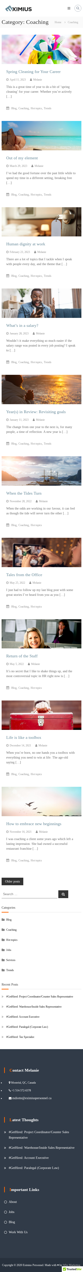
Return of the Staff (22, 656)
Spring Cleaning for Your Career (33, 71)
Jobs (8, 950)
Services (10, 960)
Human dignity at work (25, 244)
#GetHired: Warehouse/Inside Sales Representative (34, 1006)
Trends (47, 108)
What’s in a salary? (22, 325)
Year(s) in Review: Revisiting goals (36, 411)
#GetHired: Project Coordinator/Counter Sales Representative (39, 996)
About (13, 1202)
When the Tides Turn (24, 493)
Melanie (37, 79)
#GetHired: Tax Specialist (20, 1037)
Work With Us (18, 1232)
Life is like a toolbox (23, 737)
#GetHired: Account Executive (22, 1016)
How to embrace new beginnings (33, 823)
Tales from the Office (24, 574)
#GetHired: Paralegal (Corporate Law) (27, 1026)
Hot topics (36, 108)
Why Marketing (71, 1265)
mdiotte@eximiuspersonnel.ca (31, 1098)
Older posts (12, 881)
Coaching (23, 108)
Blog (14, 108)
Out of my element (22, 158)
